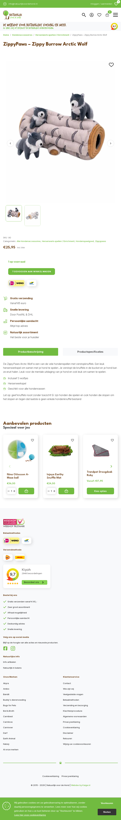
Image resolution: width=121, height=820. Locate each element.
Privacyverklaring (71, 722)
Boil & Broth (8, 711)
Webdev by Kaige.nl (80, 785)
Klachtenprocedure (72, 711)
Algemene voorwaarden (75, 716)
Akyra (6, 683)
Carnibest (8, 716)
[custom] (5, 648)
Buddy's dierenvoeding (14, 700)
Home (6, 35)
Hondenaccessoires (22, 35)
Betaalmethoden (71, 700)
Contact (67, 683)
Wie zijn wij (68, 689)
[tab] (30, 352)
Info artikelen (9, 662)
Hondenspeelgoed (85, 241)
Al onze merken (10, 749)
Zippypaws (100, 241)
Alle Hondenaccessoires (29, 241)
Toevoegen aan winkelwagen (31, 271)
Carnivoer (8, 727)
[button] (116, 4)
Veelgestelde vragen (73, 694)
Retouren (67, 738)
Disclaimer (68, 733)
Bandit (6, 694)
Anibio (6, 689)
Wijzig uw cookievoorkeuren (77, 744)
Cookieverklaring (71, 727)
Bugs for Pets (9, 705)
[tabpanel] (60, 381)
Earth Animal (9, 738)
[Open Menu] (115, 14)
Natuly (6, 744)
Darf (5, 733)
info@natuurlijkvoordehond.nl (23, 4)
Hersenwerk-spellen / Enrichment (52, 35)
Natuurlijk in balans (12, 668)
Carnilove (8, 722)
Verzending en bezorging (75, 705)
